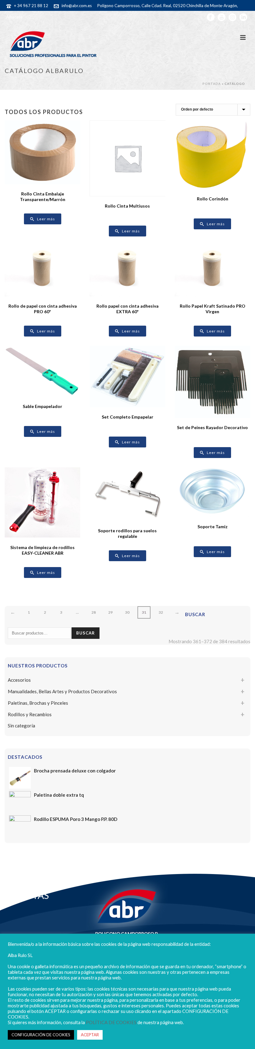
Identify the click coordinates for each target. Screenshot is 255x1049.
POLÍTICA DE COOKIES (111, 1022)
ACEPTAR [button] (90, 1034)
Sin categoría (21, 725)
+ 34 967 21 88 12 (31, 5)
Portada (211, 83)
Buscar (85, 632)
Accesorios (19, 680)
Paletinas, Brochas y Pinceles (38, 703)
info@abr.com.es (77, 5)
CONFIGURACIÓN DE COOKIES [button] (41, 1034)
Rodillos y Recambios (30, 714)
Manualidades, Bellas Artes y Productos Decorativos (62, 691)
